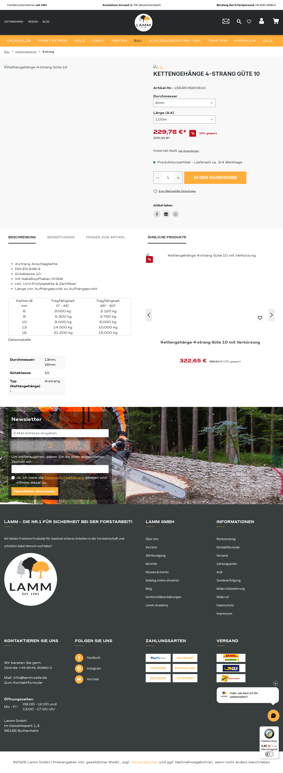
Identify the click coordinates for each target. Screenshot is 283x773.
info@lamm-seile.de (30, 678)
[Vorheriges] (149, 315)
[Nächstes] (271, 315)
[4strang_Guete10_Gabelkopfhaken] (69, 109)
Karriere (151, 547)
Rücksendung (226, 539)
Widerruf (222, 597)
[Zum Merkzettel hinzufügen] (260, 318)
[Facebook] (157, 214)
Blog (46, 21)
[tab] (22, 238)
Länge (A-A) (163, 113)
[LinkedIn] (166, 214)
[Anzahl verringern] (157, 177)
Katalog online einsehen (162, 580)
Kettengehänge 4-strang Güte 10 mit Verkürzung (210, 342)
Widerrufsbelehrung (230, 588)
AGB (219, 572)
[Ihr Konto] (262, 22)
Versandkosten (144, 762)
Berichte (151, 564)
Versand (222, 555)
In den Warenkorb (215, 177)
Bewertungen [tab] (61, 237)
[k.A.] (216, 67)
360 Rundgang (156, 555)
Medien (33, 21)
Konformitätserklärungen (163, 597)
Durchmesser (165, 96)
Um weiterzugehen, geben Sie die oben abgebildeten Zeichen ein (57, 459)
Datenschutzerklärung (64, 478)
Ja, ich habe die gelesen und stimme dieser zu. (61, 480)
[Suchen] (239, 21)
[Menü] (276, 728)
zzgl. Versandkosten (188, 150)
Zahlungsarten (226, 564)
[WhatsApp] (175, 214)
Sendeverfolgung (228, 580)
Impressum (224, 613)
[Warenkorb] (275, 22)
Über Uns (152, 539)
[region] (69, 109)
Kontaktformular (228, 547)
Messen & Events (157, 572)
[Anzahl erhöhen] (178, 177)
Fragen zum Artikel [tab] (106, 237)
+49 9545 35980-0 (35, 668)
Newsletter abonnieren (35, 491)
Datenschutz (225, 605)
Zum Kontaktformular (23, 683)
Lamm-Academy (157, 605)
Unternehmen (13, 21)
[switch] (269, 754)
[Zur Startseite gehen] (143, 22)
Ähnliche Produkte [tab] (167, 237)
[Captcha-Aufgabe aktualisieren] (98, 445)
